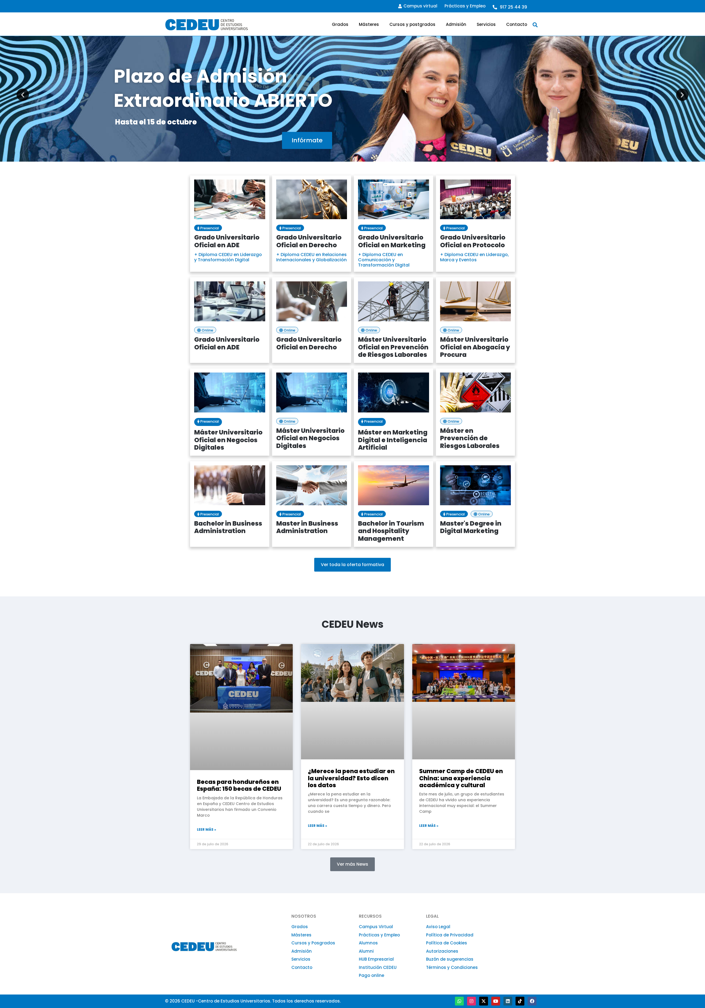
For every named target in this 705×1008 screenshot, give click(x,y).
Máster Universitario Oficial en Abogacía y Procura (475, 347)
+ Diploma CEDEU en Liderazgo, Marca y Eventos (474, 257)
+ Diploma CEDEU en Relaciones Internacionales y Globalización (311, 257)
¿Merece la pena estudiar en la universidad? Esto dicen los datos (351, 778)
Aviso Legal (438, 927)
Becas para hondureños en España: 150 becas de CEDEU (239, 785)
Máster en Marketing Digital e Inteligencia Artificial (392, 440)
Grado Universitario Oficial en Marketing (391, 241)
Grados (340, 24)
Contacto (516, 24)
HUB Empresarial (376, 959)
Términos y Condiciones (452, 967)
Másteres (369, 24)
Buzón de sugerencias (449, 959)
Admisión (456, 24)
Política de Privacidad (449, 935)
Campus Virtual (376, 927)
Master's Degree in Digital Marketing (470, 527)
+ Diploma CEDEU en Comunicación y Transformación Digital (384, 259)
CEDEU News (353, 624)
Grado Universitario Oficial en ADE (226, 241)
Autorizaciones (442, 951)
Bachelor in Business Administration (228, 527)
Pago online (371, 975)
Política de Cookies (446, 943)
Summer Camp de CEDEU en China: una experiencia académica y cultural (461, 778)
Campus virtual (420, 6)
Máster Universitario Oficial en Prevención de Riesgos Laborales (393, 347)
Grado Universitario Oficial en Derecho (308, 241)
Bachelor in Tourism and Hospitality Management (391, 531)
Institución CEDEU (378, 967)
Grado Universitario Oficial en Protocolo (472, 241)
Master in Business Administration (307, 527)
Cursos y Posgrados (313, 943)
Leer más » (206, 829)
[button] (535, 24)
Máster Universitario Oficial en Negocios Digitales (228, 440)
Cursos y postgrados (412, 24)
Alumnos (368, 943)
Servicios (486, 24)
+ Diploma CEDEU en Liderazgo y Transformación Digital (228, 257)
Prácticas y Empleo (465, 6)
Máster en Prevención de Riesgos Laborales (470, 438)
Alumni (366, 951)
